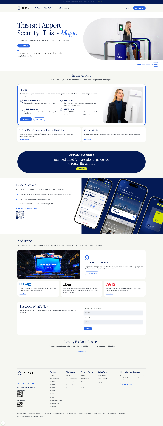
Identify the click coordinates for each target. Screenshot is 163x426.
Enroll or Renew (24, 139)
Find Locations (92, 273)
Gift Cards (53, 406)
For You (53, 372)
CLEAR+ (52, 375)
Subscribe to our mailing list (93, 308)
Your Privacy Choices (34, 413)
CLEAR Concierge (55, 382)
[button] (37, 8)
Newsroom (69, 385)
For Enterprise (62, 8)
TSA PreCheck (54, 378)
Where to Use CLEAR (56, 400)
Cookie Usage (112, 413)
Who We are (48, 8)
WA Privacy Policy (71, 413)
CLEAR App (53, 385)
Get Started (87, 139)
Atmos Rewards (85, 385)
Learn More (39, 119)
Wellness (100, 388)
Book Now (81, 169)
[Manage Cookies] (3, 423)
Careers (68, 375)
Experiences (101, 385)
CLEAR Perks (53, 388)
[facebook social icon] (23, 383)
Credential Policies (58, 413)
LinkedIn (83, 375)
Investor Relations (71, 382)
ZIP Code (87, 317)
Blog (67, 388)
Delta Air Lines (85, 378)
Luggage (100, 382)
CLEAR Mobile (54, 394)
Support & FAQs (54, 403)
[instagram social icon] (18, 383)
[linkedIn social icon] (33, 383)
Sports (52, 397)
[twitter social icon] (28, 383)
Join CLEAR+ (139, 8)
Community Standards (85, 413)
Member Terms (21, 413)
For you (37, 8)
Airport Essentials (102, 378)
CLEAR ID (52, 391)
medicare (83, 388)
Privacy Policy (47, 413)
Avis (82, 391)
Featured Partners (87, 372)
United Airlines (85, 382)
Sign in (127, 8)
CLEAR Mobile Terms (99, 413)
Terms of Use (122, 413)
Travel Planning (102, 375)
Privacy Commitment (71, 378)
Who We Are (70, 372)
